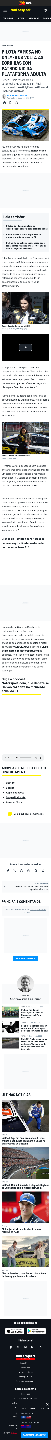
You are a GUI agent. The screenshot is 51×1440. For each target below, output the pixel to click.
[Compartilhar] (4, 103)
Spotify (10, 782)
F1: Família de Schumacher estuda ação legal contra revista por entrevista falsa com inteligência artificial (26, 245)
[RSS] (40, 1347)
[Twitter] (15, 871)
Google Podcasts (16, 797)
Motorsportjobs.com (25, 1372)
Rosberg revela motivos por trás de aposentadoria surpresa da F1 (23, 235)
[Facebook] (8, 871)
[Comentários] (17, 103)
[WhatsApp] (21, 871)
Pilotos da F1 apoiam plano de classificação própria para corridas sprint (27, 227)
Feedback (25, 1394)
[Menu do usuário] (45, 10)
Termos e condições (16, 1425)
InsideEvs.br (25, 1363)
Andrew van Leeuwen (17, 95)
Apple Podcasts (15, 792)
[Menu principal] (5, 10)
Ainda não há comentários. (25, 910)
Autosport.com (25, 1376)
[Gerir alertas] (43, 871)
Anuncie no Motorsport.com (25, 1398)
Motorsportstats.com (25, 1381)
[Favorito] (10, 103)
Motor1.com (25, 1367)
